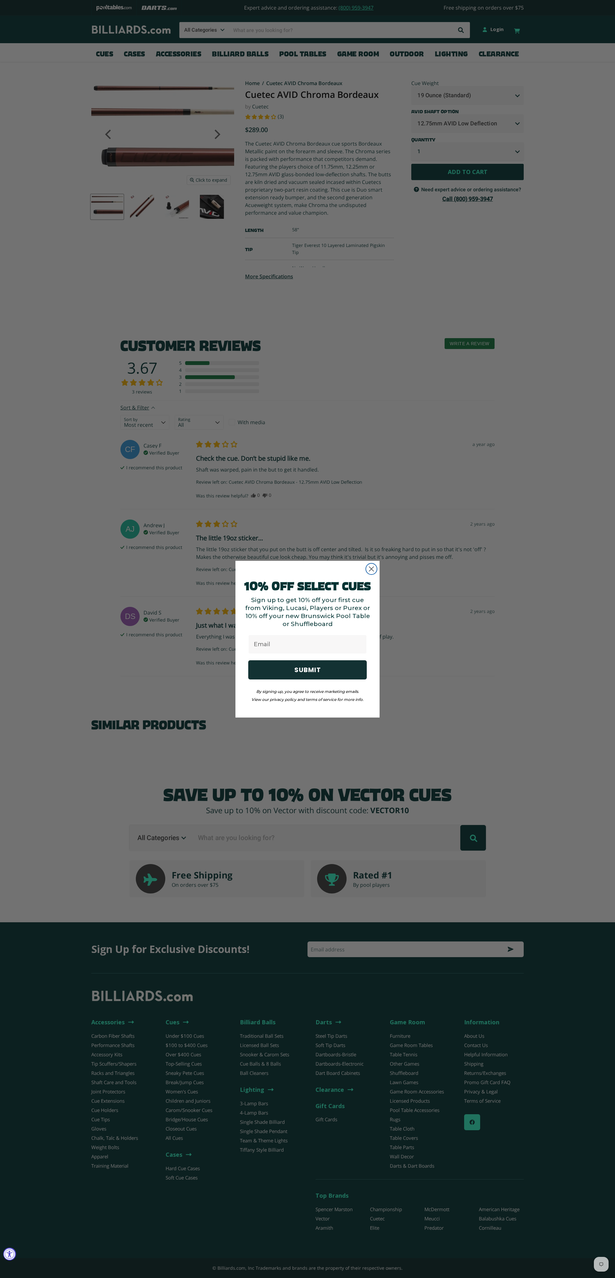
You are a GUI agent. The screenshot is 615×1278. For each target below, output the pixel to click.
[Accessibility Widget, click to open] (9, 1254)
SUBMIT (307, 669)
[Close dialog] (371, 569)
